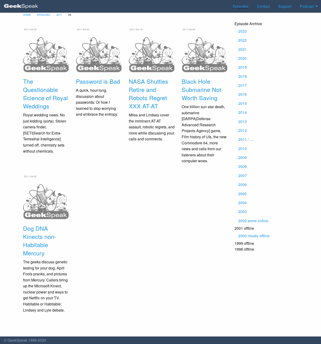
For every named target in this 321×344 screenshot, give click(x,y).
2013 (242, 121)
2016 (242, 94)
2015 (242, 103)
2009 (242, 157)
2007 (242, 175)
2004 (242, 202)
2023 (242, 31)
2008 (242, 166)
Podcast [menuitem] (306, 6)
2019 (242, 67)
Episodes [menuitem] (240, 6)
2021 (242, 49)
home (27, 14)
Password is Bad (98, 81)
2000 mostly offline (254, 235)
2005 (242, 193)
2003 (242, 211)
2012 (242, 130)
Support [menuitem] (284, 6)
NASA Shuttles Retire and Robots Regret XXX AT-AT (148, 93)
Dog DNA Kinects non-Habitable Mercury (39, 240)
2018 (242, 76)
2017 (242, 85)
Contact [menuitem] (263, 6)
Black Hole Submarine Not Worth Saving (201, 89)
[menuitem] (21, 6)
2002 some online (253, 220)
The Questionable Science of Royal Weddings (45, 93)
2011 (59, 14)
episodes (43, 14)
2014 (242, 112)
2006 (242, 184)
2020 (242, 58)
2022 (242, 40)
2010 (242, 148)
